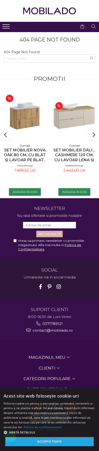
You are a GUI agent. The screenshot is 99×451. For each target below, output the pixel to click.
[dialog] (49, 419)
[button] (49, 432)
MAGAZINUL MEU (47, 357)
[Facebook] (40, 287)
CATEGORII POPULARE (48, 378)
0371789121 (52, 323)
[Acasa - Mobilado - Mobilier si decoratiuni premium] (49, 11)
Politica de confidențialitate (43, 427)
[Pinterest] (49, 287)
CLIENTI (47, 368)
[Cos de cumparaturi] (82, 26)
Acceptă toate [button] (49, 441)
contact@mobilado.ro (52, 330)
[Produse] (6, 27)
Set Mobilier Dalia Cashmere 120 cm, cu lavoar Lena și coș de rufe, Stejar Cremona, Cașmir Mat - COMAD (74, 155)
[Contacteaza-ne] (70, 26)
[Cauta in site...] (93, 26)
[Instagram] (59, 287)
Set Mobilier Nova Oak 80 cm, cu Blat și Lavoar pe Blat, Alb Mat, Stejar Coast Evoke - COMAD (25, 155)
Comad (25, 145)
